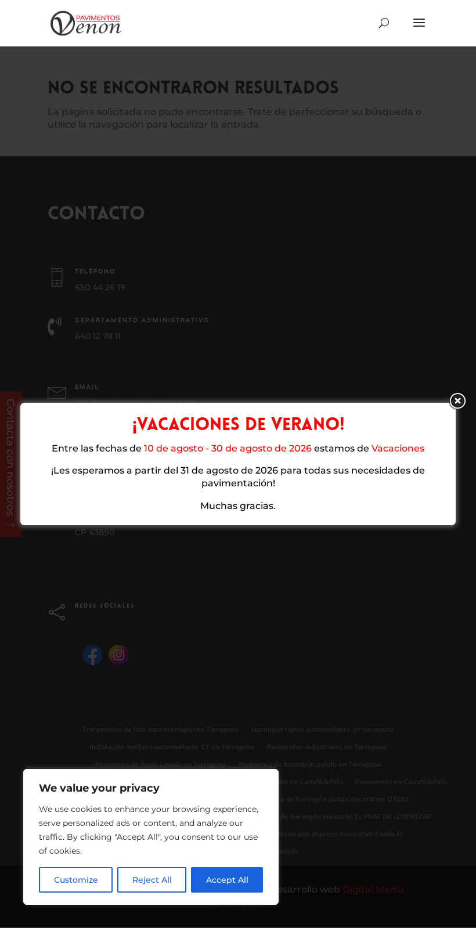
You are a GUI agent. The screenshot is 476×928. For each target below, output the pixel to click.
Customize (76, 880)
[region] (151, 837)
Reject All (152, 880)
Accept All (227, 880)
